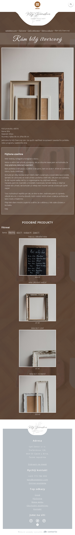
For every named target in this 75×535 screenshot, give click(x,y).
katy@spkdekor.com (37, 479)
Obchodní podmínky (37, 505)
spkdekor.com (11, 30)
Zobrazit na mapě (37, 464)
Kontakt (37, 509)
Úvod (37, 495)
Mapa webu (37, 502)
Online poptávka (37, 483)
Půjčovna (37, 498)
